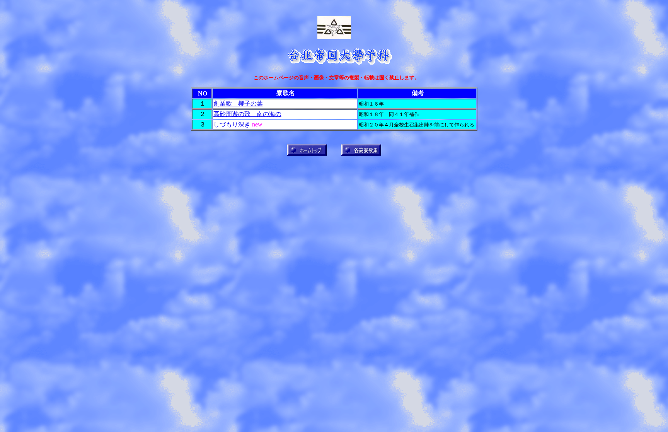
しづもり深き (231, 124)
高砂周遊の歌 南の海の (247, 114)
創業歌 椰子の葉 (238, 103)
